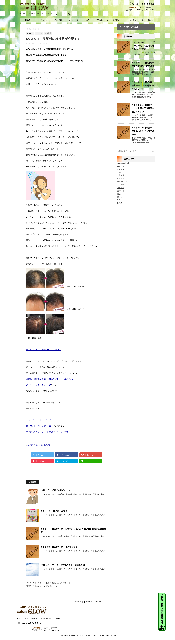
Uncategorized (123, 163)
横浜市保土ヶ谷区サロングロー (39, 426)
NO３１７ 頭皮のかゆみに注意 (55, 490)
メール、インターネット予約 (38, 385)
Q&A (87, 20)
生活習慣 (47, 445)
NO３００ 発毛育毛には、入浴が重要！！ (52, 583)
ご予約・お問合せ (146, 20)
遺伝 (119, 194)
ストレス (39, 445)
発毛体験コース (102, 20)
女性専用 (120, 178)
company (98, 602)
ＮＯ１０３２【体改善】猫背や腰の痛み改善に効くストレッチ (143, 85)
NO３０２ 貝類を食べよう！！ (47, 586)
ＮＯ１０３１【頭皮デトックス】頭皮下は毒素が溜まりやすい (143, 108)
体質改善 (120, 175)
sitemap (89, 602)
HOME (27, 20)
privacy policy (78, 602)
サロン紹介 (132, 20)
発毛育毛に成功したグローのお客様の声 (43, 349)
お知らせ (31, 445)
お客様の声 (117, 20)
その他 (119, 172)
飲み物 (119, 203)
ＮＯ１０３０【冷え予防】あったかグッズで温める (143, 131)
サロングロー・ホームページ (38, 420)
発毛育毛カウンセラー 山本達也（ (41, 432)
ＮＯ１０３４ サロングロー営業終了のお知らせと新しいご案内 (143, 45)
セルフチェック (72, 20)
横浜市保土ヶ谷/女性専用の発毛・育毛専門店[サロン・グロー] (38, 618)
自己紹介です (62, 432)
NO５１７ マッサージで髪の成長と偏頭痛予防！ (64, 565)
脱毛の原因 (57, 20)
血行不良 (120, 191)
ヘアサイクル (43, 20)
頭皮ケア (120, 197)
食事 (119, 200)
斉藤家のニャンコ (124, 181)
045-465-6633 (142, 4)
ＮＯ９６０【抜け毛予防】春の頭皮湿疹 (59, 547)
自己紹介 (120, 188)
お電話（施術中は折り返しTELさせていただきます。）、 (51, 379)
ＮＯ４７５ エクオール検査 (54, 511)
